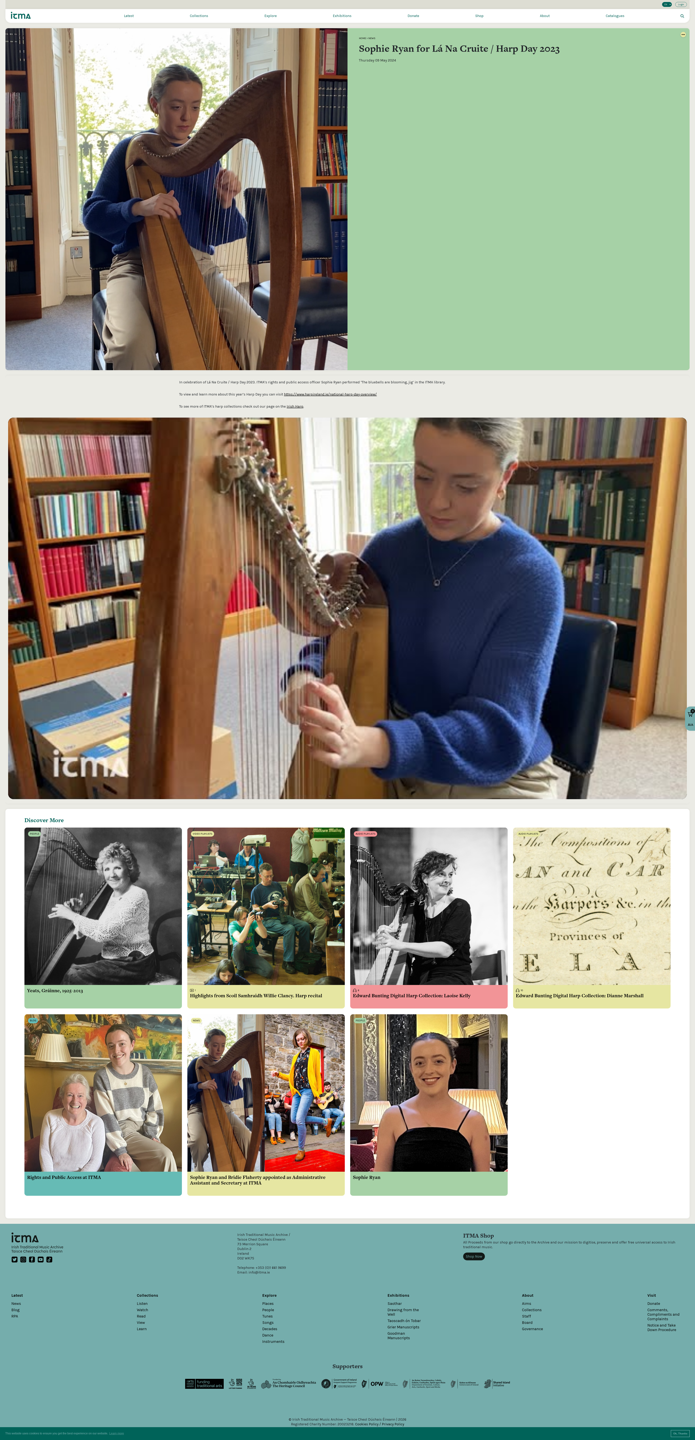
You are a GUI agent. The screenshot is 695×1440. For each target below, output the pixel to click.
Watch (142, 1310)
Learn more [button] (116, 1433)
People (268, 1310)
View (141, 1322)
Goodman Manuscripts (398, 1335)
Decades (269, 1329)
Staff (526, 1316)
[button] (690, 714)
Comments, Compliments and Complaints (663, 1314)
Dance (267, 1335)
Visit (651, 1295)
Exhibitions (342, 16)
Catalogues (615, 16)
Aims (526, 1303)
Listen (142, 1303)
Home (362, 38)
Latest (129, 16)
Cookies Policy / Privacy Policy (379, 1424)
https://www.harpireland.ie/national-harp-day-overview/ (330, 394)
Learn (142, 1329)
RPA (14, 1316)
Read (141, 1316)
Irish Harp (295, 406)
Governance (532, 1329)
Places (268, 1303)
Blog (15, 1310)
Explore (270, 16)
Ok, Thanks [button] (680, 1433)
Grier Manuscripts (403, 1327)
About (545, 16)
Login (681, 4)
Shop (479, 16)
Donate (413, 16)
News (371, 38)
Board (527, 1322)
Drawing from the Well (403, 1312)
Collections (199, 16)
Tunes (267, 1316)
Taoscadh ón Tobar (404, 1320)
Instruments (273, 1341)
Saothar (394, 1303)
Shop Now (474, 1256)
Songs (268, 1322)
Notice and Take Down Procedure (661, 1327)
